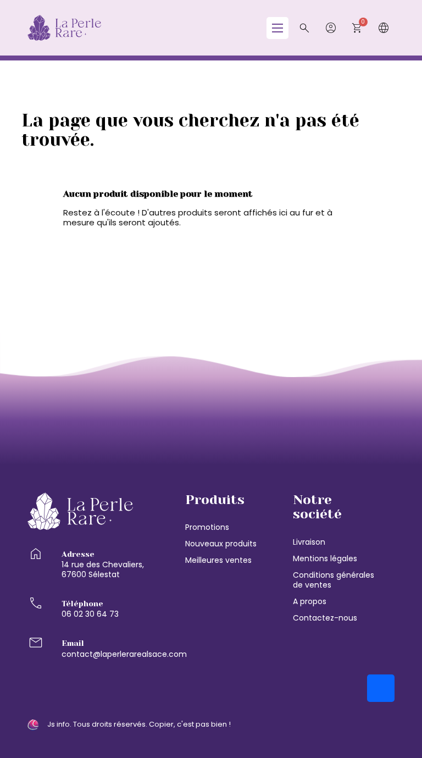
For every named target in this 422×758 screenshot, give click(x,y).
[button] (304, 28)
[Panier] (357, 28)
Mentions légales (325, 558)
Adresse (78, 554)
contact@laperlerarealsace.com (124, 654)
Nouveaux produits (221, 543)
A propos (309, 601)
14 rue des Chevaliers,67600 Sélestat (103, 569)
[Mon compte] (331, 28)
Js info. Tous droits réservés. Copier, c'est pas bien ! (139, 724)
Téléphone (82, 603)
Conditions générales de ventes (333, 579)
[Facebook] (381, 688)
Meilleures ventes (218, 560)
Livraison (309, 541)
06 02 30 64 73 (90, 613)
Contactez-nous (325, 617)
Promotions (207, 527)
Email (73, 643)
